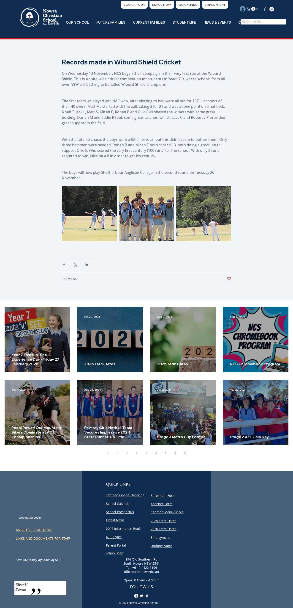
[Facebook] (265, 9)
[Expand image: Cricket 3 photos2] (89, 213)
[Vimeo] (147, 596)
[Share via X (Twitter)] (75, 264)
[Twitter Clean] (141, 596)
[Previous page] (118, 453)
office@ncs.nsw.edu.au (141, 571)
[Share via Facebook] (64, 264)
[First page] (108, 453)
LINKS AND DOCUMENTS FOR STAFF (43, 538)
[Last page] (185, 453)
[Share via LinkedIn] (86, 264)
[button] (188, 5)
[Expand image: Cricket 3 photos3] (146, 213)
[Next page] (175, 453)
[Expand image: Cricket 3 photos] (203, 213)
